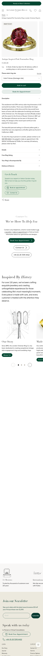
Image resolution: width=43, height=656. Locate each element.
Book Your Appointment (18, 634)
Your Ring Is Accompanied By (11, 160)
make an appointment (19, 232)
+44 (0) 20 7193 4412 (14, 639)
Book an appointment (17, 187)
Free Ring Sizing (7, 155)
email (17, 139)
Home (3, 15)
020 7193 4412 (6, 139)
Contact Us (13, 193)
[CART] (40, 10)
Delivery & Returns (8, 166)
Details (4, 150)
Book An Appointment (21, 92)
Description (5, 98)
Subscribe (35, 615)
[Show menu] (3, 10)
